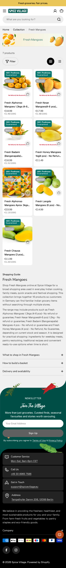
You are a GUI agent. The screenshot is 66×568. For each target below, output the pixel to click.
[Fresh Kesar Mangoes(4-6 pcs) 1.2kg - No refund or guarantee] (48, 84)
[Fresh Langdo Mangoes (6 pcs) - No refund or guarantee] (48, 183)
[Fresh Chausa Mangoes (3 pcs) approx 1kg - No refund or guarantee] (17, 232)
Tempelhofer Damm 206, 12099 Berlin (32, 499)
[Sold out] (28, 94)
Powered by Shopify (38, 562)
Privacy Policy (55, 440)
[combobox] (33, 19)
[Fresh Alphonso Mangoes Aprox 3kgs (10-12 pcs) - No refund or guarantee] (17, 183)
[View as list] (59, 61)
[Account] (55, 11)
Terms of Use (39, 440)
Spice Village (19, 562)
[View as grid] (50, 61)
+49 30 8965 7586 (21, 473)
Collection (19, 29)
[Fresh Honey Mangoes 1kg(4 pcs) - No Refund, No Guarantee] (48, 133)
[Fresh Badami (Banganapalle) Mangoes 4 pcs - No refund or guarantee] (17, 133)
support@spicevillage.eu (24, 486)
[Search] (59, 19)
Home (6, 29)
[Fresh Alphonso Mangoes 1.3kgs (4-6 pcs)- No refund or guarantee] (17, 84)
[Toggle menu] (4, 11)
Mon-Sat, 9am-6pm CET (24, 461)
